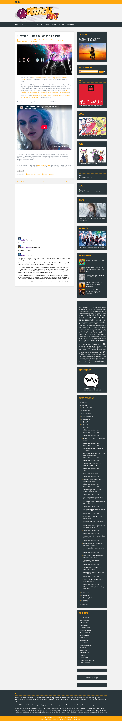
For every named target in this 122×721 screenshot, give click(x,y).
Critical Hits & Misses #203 (91, 460)
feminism (98, 362)
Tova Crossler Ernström (87, 660)
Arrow (90, 309)
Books (22, 25)
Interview (89, 329)
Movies (103, 334)
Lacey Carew (84, 642)
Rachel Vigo (83, 650)
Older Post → (70, 182)
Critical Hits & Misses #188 (91, 584)
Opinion (47, 25)
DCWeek (81, 322)
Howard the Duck (94, 327)
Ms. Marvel (92, 336)
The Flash (88, 354)
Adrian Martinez (85, 617)
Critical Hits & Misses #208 (91, 433)
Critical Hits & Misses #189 (91, 576)
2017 (83, 405)
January (85, 600)
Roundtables (70, 25)
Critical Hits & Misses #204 (91, 458)
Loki (89, 332)
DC (101, 320)
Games (36, 25)
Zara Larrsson (34, 41)
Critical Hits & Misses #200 (91, 476)
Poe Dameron (95, 342)
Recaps (54, 25)
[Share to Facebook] (23, 171)
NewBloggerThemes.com (73, 719)
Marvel (92, 334)
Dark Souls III (89, 322)
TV (41, 25)
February (86, 598)
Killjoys (96, 331)
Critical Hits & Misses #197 (91, 494)
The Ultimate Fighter (87, 356)
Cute (97, 320)
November (86, 410)
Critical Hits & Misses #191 (91, 552)
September (86, 416)
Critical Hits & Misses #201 (91, 471)
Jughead (88, 331)
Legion (63, 40)
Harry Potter (100, 325)
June (84, 424)
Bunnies (87, 313)
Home (16, 25)
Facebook (30, 174)
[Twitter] (16, 2)
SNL (91, 346)
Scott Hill (82, 655)
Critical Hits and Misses (47, 40)
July (84, 422)
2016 (83, 604)
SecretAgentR (84, 657)
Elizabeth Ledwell (85, 627)
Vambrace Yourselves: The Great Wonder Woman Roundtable (90, 39)
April (84, 592)
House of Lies (82, 327)
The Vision (98, 356)
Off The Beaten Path (91, 338)
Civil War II (84, 315)
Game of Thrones (83, 324)
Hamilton (91, 325)
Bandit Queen (84, 622)
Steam (87, 349)
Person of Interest (84, 342)
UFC (88, 358)
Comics (29, 25)
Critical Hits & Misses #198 (91, 487)
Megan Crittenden (85, 645)
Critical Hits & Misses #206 (91, 443)
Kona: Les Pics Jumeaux (90, 473)
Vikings (100, 358)
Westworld (94, 360)
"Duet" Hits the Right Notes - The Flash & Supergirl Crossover (95, 291)
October (85, 413)
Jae (95, 329)
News (80, 338)
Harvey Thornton (85, 632)
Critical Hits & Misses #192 (38, 36)
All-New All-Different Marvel (98, 307)
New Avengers (100, 336)
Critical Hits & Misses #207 (91, 435)
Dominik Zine (84, 625)
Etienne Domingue (85, 630)
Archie (83, 309)
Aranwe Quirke (84, 620)
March (85, 595)
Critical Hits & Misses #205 (91, 446)
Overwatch (99, 340)
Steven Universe (97, 349)
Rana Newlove (84, 652)
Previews (103, 342)
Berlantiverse (101, 309)
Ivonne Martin (30, 40)
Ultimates (94, 358)
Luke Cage (96, 332)
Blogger (96, 677)
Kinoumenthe (84, 640)
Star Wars (93, 348)
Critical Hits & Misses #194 (91, 530)
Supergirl (24, 41)
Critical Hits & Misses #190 (91, 564)
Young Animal (90, 362)
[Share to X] (21, 171)
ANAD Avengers (83, 307)
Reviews (61, 25)
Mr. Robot (84, 336)
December (86, 408)
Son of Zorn (84, 348)
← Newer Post (19, 182)
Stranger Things (84, 352)
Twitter (37, 174)
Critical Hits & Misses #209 (91, 430)
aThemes (50, 719)
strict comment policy (44, 165)
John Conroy (84, 637)
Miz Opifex (83, 647)
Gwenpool (82, 325)
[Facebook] (19, 2)
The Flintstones (100, 354)
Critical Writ (60, 717)
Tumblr (52, 174)
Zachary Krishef (85, 662)
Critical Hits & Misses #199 (91, 484)
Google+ (45, 174)
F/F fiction (99, 322)
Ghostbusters (101, 324)
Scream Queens (101, 346)
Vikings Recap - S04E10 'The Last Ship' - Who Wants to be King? (95, 269)
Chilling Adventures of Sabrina (98, 313)
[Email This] (18, 171)
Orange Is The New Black (86, 340)
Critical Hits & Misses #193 (91, 533)
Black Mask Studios (87, 311)
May (84, 427)
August (85, 419)
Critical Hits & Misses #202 (91, 468)
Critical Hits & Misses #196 (91, 506)
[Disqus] (44, 211)
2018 (83, 402)
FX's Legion (57, 40)
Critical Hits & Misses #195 (91, 513)
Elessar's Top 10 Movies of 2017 (95, 260)
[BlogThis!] (20, 171)
